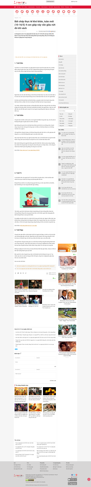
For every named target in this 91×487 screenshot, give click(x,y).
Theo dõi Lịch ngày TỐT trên (44, 31)
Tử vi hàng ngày (30, 466)
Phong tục (67, 7)
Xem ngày (19, 7)
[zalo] (21, 273)
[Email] (23, 273)
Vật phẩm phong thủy (44, 466)
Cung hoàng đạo (31, 7)
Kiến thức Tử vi (61, 88)
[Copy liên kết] (26, 273)
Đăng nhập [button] (75, 1)
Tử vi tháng (61, 64)
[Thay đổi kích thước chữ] (37, 31)
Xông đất (60, 62)
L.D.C (50, 272)
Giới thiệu (27, 485)
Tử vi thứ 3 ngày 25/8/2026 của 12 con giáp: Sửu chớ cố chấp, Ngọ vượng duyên (68, 173)
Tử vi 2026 (29, 464)
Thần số (62, 7)
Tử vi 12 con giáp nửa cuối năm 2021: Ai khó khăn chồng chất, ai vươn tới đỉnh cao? (34, 268)
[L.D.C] (47, 273)
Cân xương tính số (62, 94)
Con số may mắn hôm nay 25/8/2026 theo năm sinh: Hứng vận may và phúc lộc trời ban (67, 194)
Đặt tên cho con (62, 82)
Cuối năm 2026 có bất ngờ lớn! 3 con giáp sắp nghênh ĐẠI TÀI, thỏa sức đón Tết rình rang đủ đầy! (35, 337)
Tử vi (23, 7)
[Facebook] (72, 475)
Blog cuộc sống (57, 7)
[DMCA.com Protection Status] (30, 480)
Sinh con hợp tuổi (62, 73)
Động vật (70, 114)
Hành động (70, 118)
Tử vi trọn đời (61, 100)
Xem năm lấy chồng (62, 70)
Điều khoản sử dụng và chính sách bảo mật (37, 485)
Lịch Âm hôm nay (17, 466)
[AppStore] (72, 484)
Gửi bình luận (53, 380)
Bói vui (26, 7)
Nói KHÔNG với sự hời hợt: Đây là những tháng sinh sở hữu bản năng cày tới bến (35, 398)
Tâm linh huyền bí (69, 468)
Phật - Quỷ (62, 121)
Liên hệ (46, 485)
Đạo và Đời (51, 7)
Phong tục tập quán (70, 464)
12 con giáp (61, 91)
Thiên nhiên (62, 118)
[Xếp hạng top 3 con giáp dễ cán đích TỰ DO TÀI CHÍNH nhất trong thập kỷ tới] (49, 407)
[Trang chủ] (15, 7)
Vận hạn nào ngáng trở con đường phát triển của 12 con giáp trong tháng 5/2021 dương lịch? (36, 266)
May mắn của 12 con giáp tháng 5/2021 (30, 150)
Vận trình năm (61, 67)
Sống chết (62, 125)
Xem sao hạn (61, 59)
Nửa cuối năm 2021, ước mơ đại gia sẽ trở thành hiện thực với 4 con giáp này (31, 57)
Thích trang (62, 250)
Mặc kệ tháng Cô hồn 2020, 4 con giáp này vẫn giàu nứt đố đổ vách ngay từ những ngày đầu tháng (46, 452)
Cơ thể (61, 116)
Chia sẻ (73, 250)
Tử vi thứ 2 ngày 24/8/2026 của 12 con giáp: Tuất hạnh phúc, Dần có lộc (68, 158)
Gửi (55, 366)
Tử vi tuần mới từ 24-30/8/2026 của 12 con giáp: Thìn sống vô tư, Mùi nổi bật (68, 134)
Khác (71, 7)
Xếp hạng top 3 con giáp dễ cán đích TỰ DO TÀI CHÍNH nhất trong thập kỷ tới (49, 414)
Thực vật (61, 114)
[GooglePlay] (72, 480)
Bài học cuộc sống (69, 466)
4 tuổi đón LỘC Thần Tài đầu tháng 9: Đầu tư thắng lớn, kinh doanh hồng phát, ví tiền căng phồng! (35, 332)
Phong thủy (38, 7)
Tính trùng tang (62, 85)
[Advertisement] (33, 46)
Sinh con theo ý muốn (63, 97)
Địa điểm (70, 123)
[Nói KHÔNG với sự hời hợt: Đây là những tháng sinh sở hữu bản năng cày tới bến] (35, 391)
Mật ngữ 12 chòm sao (57, 466)
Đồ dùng (70, 116)
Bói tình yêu (55, 468)
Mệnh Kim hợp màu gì (44, 470)
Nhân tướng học (44, 7)
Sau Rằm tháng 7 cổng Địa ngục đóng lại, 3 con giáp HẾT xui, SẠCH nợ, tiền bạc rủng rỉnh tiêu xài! (35, 334)
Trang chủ (16, 17)
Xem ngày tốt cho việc (18, 468)
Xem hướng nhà (43, 464)
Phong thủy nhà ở (43, 468)
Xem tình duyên (62, 76)
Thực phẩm (62, 123)
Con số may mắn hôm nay (64, 102)
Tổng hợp (70, 125)
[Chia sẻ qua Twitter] (18, 273)
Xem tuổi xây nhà (62, 79)
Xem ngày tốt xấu (17, 464)
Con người (70, 121)
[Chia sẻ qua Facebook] (16, 273)
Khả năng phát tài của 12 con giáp (28, 225)
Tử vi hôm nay (55, 464)
